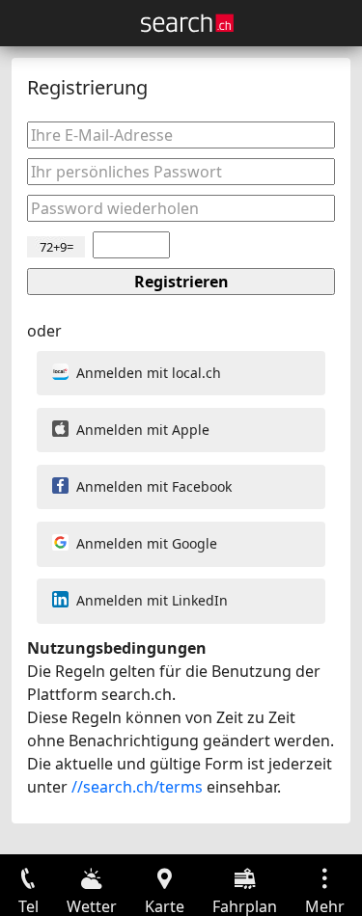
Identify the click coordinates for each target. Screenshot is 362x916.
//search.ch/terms (137, 786)
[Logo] (187, 23)
